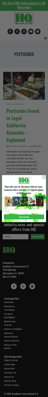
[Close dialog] (43, 177)
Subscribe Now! (24, 216)
